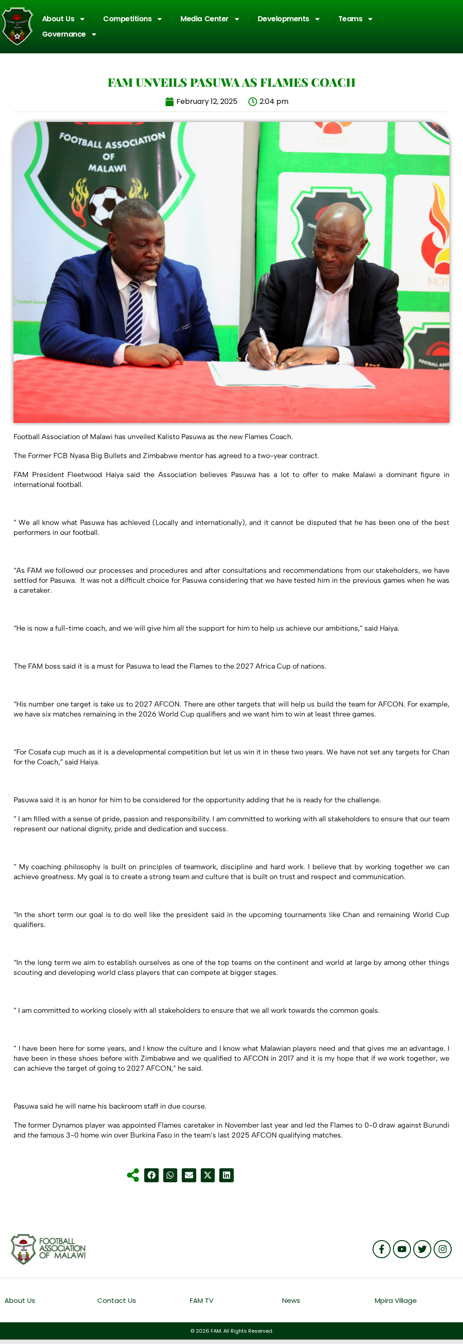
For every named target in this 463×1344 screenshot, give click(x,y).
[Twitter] (422, 1249)
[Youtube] (402, 1249)
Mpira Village (396, 1300)
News (291, 1300)
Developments (283, 19)
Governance (64, 34)
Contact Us (116, 1300)
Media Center (204, 19)
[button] (151, 1175)
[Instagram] (443, 1249)
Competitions (127, 19)
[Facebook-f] (382, 1249)
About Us (58, 19)
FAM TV (201, 1300)
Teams (350, 19)
